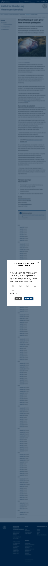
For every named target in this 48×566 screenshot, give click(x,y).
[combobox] (38, 262)
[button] (23, 303)
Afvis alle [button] (18, 298)
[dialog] (24, 283)
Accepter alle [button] (28, 298)
